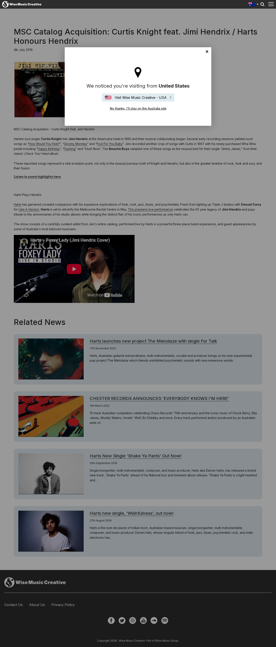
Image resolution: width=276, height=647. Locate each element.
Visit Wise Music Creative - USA (141, 97)
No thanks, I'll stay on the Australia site (207, 51)
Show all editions (253, 5)
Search (262, 4)
